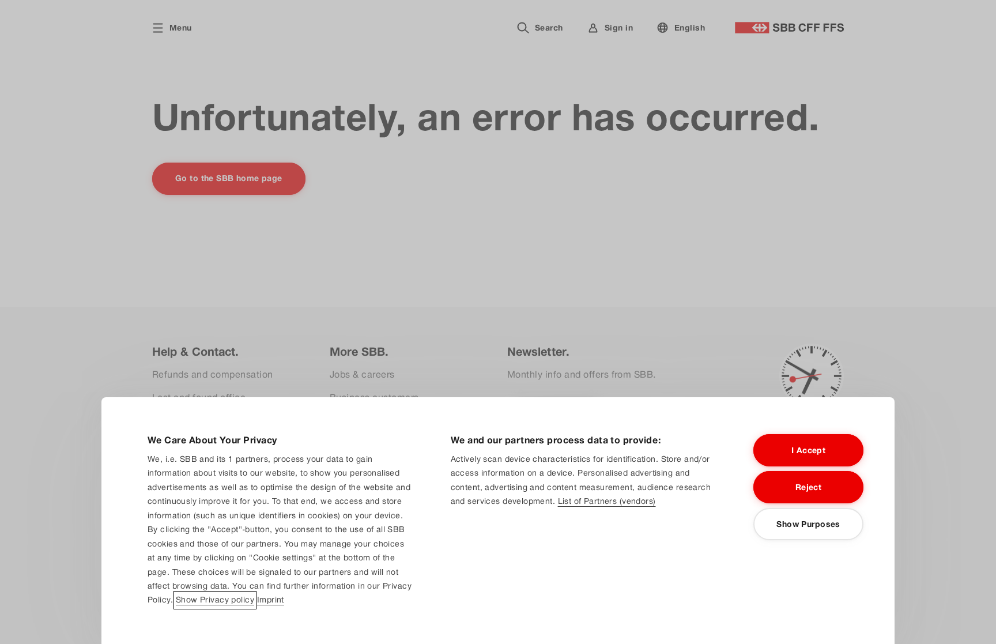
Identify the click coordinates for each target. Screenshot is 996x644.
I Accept (808, 450)
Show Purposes (808, 524)
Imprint (270, 600)
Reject (808, 487)
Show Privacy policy (215, 600)
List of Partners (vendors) (607, 501)
